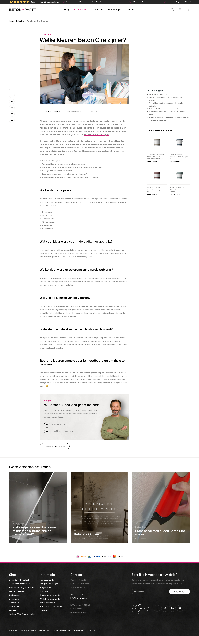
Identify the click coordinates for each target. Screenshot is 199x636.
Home (11, 21)
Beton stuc (14, 599)
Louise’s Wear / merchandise (22, 614)
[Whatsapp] (12, 114)
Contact (130, 9)
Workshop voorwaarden (50, 599)
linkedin (172, 608)
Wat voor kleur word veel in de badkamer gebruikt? (165, 98)
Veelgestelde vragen (49, 584)
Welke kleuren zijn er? (158, 94)
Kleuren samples (16, 591)
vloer (68, 121)
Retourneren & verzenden (51, 606)
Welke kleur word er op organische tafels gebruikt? (166, 104)
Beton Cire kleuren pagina (96, 134)
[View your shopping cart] (187, 9)
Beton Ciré (20, 21)
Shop (67, 9)
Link (38, 507)
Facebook (157, 608)
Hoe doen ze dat (47, 580)
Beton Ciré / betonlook (19, 580)
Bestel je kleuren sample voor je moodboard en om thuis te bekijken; (169, 119)
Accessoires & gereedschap (22, 587)
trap (75, 121)
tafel (105, 278)
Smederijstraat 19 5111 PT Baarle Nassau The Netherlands (80, 584)
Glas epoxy (14, 606)
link (51, 111)
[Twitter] (12, 101)
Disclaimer (92, 630)
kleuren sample (95, 376)
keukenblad (85, 121)
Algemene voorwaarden (50, 595)
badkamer (60, 121)
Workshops (114, 9)
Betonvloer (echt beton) (19, 584)
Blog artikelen (46, 587)
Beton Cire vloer (62, 316)
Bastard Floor (15, 602)
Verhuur (12, 610)
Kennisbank (81, 9)
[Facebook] (12, 95)
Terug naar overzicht (55, 446)
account (180, 9)
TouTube (180, 608)
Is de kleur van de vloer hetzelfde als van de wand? (167, 113)
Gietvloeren (14, 595)
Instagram (164, 608)
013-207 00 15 (58, 424)
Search (172, 9)
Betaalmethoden (47, 602)
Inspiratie (97, 9)
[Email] (12, 120)
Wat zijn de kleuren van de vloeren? (163, 109)
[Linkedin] (12, 107)
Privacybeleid (79, 630)
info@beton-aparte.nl (62, 431)
